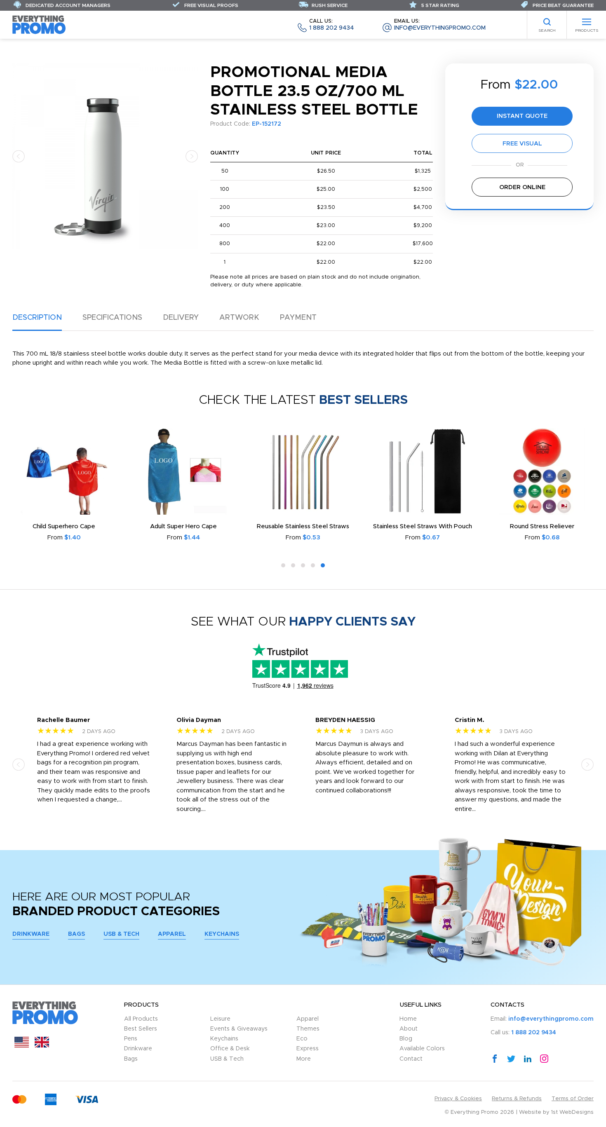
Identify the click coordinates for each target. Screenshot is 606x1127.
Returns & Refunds (517, 1098)
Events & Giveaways (239, 1029)
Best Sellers (140, 1029)
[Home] (39, 24)
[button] (18, 156)
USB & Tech (121, 934)
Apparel (172, 934)
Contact (411, 1059)
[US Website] (21, 1046)
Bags (76, 934)
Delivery (181, 317)
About (408, 1029)
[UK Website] (42, 1046)
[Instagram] (544, 1058)
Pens (130, 1039)
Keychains (221, 934)
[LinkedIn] (528, 1058)
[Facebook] (495, 1058)
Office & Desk (230, 1049)
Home (408, 1019)
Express (307, 1049)
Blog (405, 1039)
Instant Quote (522, 116)
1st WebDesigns (572, 1112)
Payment (298, 317)
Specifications (112, 317)
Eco (302, 1039)
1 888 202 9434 (331, 25)
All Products (141, 1019)
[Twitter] (511, 1058)
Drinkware (30, 934)
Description (37, 317)
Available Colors (422, 1049)
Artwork (239, 317)
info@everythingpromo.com (440, 25)
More (303, 1059)
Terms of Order (573, 1098)
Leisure (220, 1019)
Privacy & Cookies (458, 1098)
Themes (307, 1029)
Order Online (522, 187)
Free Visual (522, 144)
